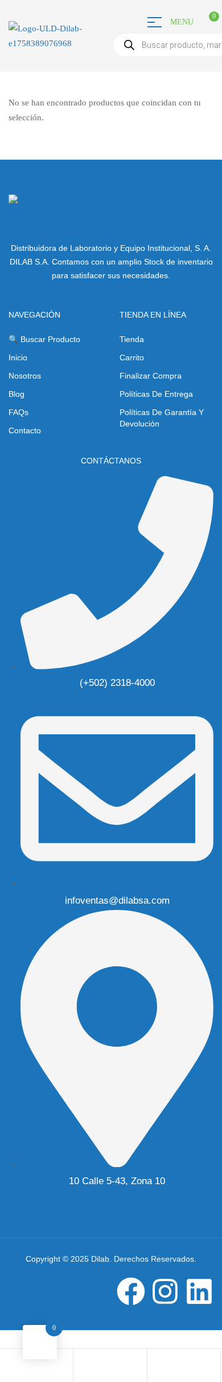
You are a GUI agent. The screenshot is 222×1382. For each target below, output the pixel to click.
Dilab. (100, 1258)
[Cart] (156, 1366)
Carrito (132, 357)
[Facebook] (131, 1291)
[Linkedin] (199, 1291)
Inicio (18, 357)
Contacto (25, 430)
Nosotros (25, 375)
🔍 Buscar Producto (44, 339)
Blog (16, 394)
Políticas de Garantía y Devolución (162, 418)
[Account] (82, 1366)
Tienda (132, 339)
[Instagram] (165, 1291)
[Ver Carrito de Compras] (201, 21)
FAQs (18, 412)
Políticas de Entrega (156, 394)
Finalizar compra (151, 375)
